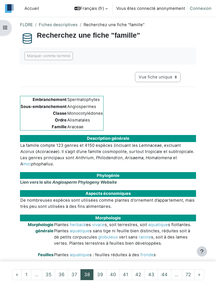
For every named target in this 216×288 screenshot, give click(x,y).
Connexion (201, 8)
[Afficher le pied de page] (202, 251)
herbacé (78, 224)
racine (145, 237)
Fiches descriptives (58, 24)
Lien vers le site (68, 182)
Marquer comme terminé (48, 55)
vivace (98, 224)
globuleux (108, 237)
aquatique (158, 224)
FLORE (26, 24)
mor (27, 163)
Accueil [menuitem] (31, 8)
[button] (91, 8)
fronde (147, 254)
